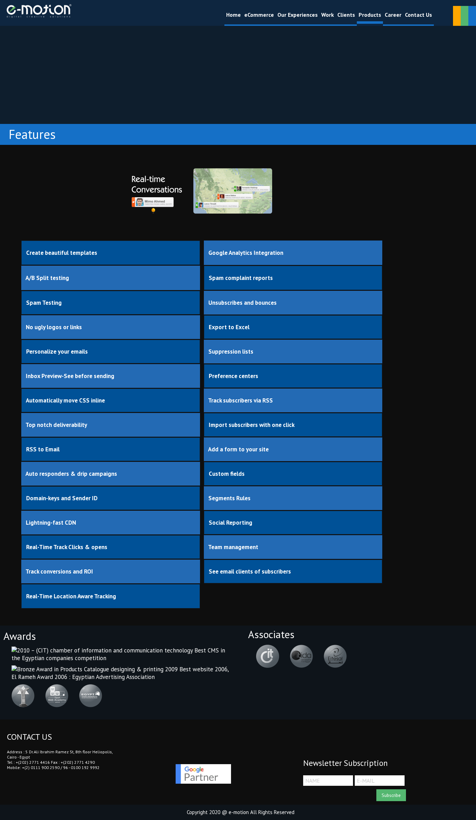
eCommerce (259, 14)
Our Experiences (297, 14)
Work (327, 14)
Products (370, 14)
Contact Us (418, 14)
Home (233, 14)
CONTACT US (29, 736)
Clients (346, 14)
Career (393, 14)
